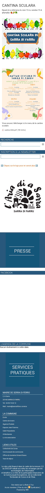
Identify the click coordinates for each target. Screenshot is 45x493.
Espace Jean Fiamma (10, 427)
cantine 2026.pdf (11, 130)
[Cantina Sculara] (22, 19)
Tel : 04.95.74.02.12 (9, 403)
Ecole (5, 417)
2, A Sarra (6, 396)
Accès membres (11, 487)
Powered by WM (22, 490)
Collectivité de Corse (10, 448)
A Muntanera (7, 434)
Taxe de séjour (8, 459)
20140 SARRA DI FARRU (11, 400)
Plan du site (22, 487)
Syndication (35, 487)
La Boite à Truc (28, 485)
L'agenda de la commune (16, 344)
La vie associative (9, 437)
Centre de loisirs (8, 421)
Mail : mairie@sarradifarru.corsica (15, 406)
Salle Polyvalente (9, 431)
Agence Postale (8, 424)
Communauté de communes (13, 452)
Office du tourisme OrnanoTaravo (14, 455)
